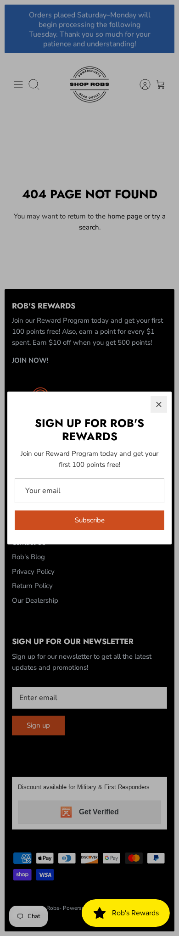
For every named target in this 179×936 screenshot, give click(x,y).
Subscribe (90, 520)
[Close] (159, 404)
